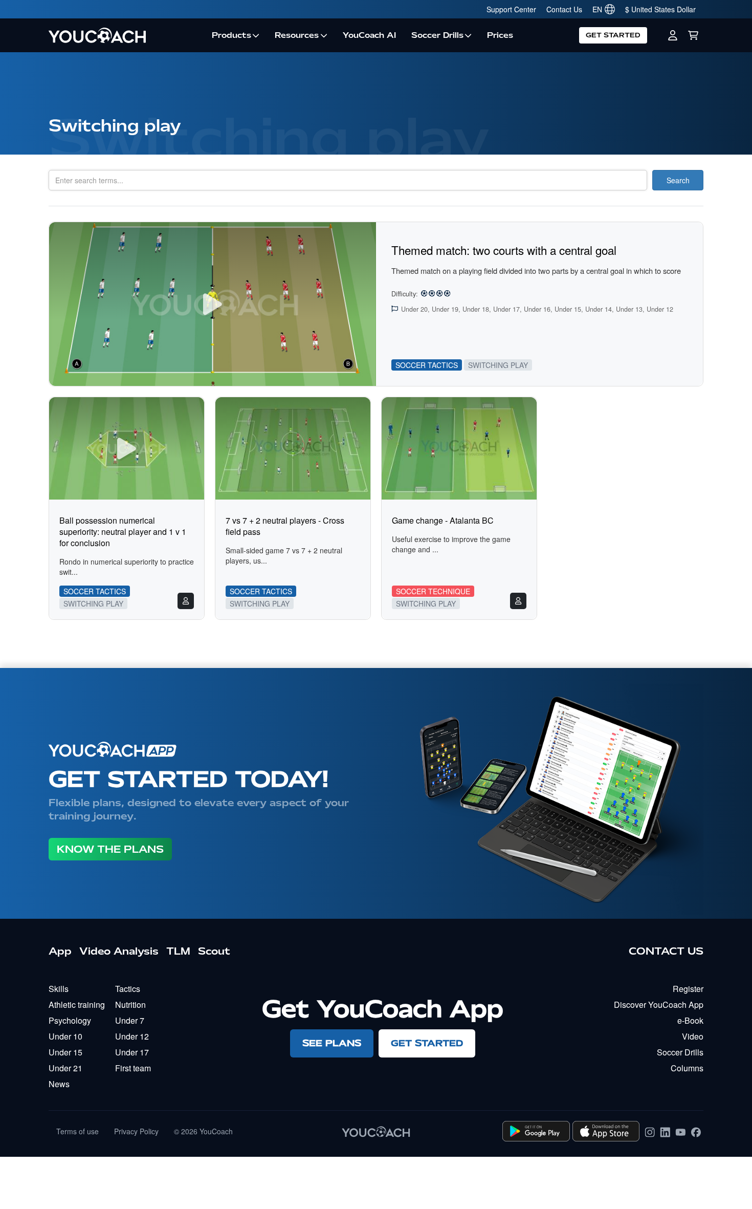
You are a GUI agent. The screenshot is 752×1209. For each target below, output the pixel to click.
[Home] (126, 35)
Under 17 (132, 1052)
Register (688, 989)
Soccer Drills (437, 35)
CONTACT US (666, 951)
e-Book (690, 1020)
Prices (500, 35)
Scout (214, 951)
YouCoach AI (369, 35)
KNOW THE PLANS (110, 849)
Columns (687, 1068)
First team (133, 1068)
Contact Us (564, 9)
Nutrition (130, 1004)
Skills (59, 989)
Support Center (511, 9)
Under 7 (129, 1020)
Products (231, 35)
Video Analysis (119, 951)
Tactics (127, 989)
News (59, 1084)
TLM (178, 951)
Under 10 (65, 1036)
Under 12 (132, 1036)
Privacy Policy (136, 1131)
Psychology (70, 1020)
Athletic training (77, 1004)
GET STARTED (613, 35)
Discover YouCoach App (658, 1004)
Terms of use (77, 1131)
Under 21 (65, 1068)
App (60, 951)
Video (692, 1036)
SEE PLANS (331, 1043)
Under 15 (65, 1052)
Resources (297, 35)
